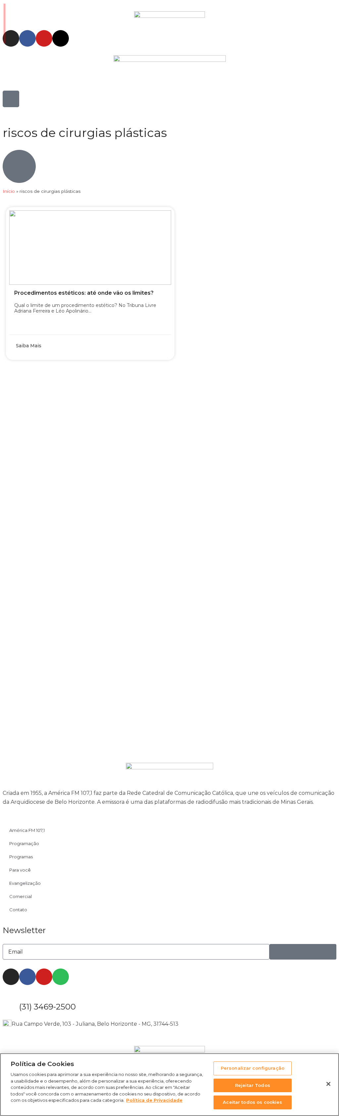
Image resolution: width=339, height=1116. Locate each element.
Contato (18, 909)
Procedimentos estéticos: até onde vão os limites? (84, 293)
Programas (21, 856)
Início (9, 191)
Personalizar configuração (252, 1068)
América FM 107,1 (27, 830)
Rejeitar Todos (252, 1085)
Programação (24, 843)
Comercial (20, 896)
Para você (20, 870)
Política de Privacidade (154, 1100)
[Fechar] (328, 1084)
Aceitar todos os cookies (252, 1102)
